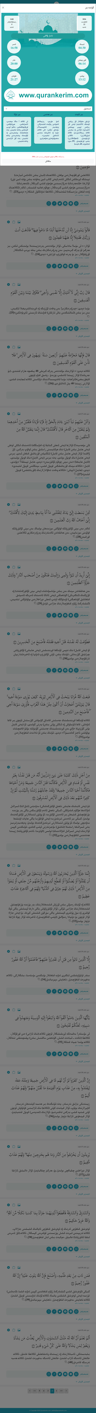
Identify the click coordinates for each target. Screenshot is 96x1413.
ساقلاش (48, 161)
